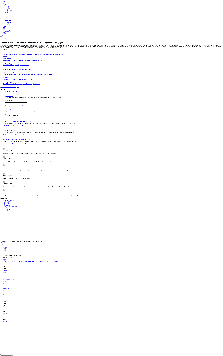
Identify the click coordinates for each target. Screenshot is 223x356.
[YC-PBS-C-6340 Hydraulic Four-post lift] (14, 105)
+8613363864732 (6, 270)
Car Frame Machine (35, 261)
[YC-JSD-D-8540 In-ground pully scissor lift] (6, 63)
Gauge (8, 23)
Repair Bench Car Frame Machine (52, 261)
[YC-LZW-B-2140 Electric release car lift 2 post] (7, 68)
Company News (8, 30)
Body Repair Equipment (16, 261)
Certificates (5, 27)
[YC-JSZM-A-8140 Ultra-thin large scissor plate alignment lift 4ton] (7, 58)
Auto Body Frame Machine (10, 14)
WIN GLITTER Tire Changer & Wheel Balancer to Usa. (16, 139)
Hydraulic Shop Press (11, 24)
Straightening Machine (7, 261)
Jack (8, 25)
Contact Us (5, 33)
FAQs (4, 32)
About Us (4, 26)
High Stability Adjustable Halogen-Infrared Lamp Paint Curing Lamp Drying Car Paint (22, 111)
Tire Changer (7, 12)
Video (4, 28)
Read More (5, 56)
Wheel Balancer (8, 13)
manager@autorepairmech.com (8, 279)
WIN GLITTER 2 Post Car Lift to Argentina (13, 125)
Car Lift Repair (6, 207)
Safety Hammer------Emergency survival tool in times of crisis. (17, 143)
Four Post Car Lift (7, 208)
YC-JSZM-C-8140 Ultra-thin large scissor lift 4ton (18, 79)
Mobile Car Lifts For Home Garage (10, 206)
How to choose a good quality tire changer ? (13, 134)
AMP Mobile (5, 260)
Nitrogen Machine (8, 19)
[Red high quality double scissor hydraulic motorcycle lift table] (7, 82)
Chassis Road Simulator (9, 16)
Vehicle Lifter (6, 202)
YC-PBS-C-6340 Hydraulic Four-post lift (13, 106)
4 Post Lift (9, 8)
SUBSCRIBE (3, 242)
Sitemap (4, 259)
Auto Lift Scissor (7, 205)
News (4, 29)
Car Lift (6, 5)
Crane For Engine (7, 201)
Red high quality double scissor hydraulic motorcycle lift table (21, 84)
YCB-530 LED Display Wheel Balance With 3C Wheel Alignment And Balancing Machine (22, 93)
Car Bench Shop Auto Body (26, 261)
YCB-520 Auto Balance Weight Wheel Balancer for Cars (16, 102)
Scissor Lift (9, 10)
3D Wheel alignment (9, 15)
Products (4, 4)
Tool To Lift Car (7, 210)
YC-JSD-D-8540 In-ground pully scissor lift (16, 65)
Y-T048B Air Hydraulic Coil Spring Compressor (14, 115)
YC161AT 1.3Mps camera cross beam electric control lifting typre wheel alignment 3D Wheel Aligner (33, 54)
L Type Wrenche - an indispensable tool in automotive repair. (17, 121)
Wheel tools (7, 21)
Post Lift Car (6, 204)
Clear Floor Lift (10, 9)
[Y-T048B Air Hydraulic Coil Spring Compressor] (13, 114)
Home (4, 3)
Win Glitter (5, 321)
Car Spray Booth (8, 20)
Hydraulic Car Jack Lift (8, 203)
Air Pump (9, 22)
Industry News (8, 31)
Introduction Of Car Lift (9, 130)
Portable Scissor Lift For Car (9, 200)
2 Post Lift (9, 7)
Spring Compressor (8, 18)
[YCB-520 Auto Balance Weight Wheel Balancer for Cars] (9, 100)
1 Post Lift (9, 6)
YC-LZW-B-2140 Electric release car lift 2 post (17, 69)
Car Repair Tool (42, 261)
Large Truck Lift (10, 11)
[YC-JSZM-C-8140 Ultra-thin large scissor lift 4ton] (5, 77)
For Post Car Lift (7, 209)
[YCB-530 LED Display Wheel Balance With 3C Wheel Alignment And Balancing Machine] (11, 91)
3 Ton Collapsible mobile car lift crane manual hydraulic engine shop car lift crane (27, 74)
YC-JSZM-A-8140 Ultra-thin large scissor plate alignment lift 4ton (22, 60)
